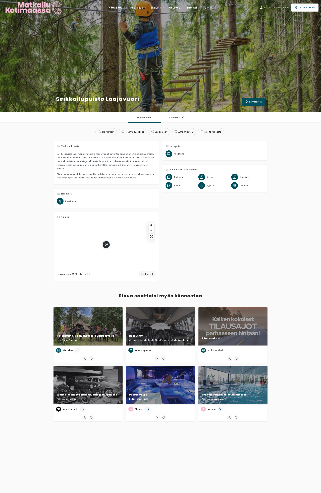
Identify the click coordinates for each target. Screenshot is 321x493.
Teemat (192, 7)
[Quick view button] (84, 358)
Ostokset (175, 7)
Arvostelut (176, 117)
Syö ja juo (136, 7)
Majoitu (156, 7)
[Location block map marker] (106, 244)
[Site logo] (34, 7)
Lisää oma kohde (307, 7)
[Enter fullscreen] (151, 236)
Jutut (208, 7)
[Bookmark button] (91, 358)
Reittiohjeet (147, 273)
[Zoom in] (151, 225)
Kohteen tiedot (144, 117)
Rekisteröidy (282, 7)
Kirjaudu (268, 7)
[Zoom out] (151, 230)
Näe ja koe (115, 7)
